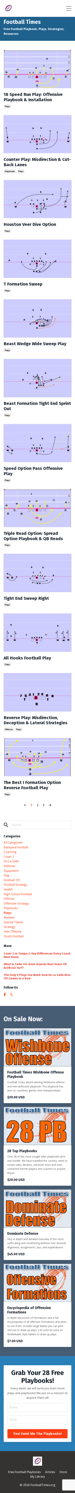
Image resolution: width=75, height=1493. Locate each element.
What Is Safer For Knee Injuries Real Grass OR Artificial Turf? (35, 965)
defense (9, 866)
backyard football (16, 847)
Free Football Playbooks (24, 1472)
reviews (9, 917)
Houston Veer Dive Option (30, 224)
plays (7, 106)
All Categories (13, 842)
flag (6, 875)
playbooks (10, 171)
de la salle (11, 861)
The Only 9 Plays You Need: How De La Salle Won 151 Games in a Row (37, 976)
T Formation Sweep (23, 284)
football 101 (12, 880)
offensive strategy (16, 903)
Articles (50, 1472)
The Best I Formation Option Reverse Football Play (32, 785)
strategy (9, 927)
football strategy (15, 885)
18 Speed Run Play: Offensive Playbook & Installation (33, 97)
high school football (18, 894)
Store (63, 1472)
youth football (14, 936)
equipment (11, 871)
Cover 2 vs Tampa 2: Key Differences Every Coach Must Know (37, 955)
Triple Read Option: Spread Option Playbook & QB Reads (33, 536)
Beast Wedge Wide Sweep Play (35, 343)
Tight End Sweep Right (26, 598)
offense (9, 729)
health (8, 889)
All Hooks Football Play (27, 658)
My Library (37, 1477)
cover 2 (9, 857)
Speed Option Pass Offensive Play (33, 471)
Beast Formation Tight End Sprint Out (37, 406)
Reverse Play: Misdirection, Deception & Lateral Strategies (35, 720)
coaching (10, 852)
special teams (13, 922)
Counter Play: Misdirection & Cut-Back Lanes (37, 162)
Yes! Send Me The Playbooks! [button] (37, 1433)
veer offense (12, 931)
